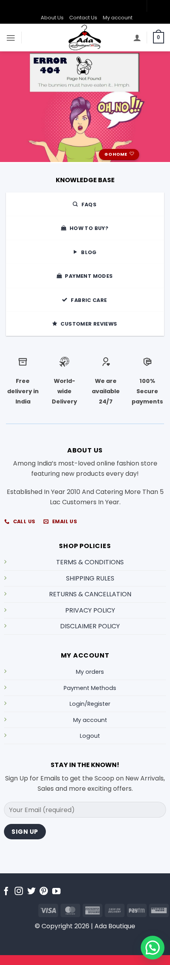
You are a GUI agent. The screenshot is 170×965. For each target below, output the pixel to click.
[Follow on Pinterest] (44, 891)
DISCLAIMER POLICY (90, 626)
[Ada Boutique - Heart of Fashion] (85, 37)
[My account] (137, 37)
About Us (52, 17)
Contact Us (83, 17)
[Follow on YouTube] (56, 891)
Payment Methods (90, 688)
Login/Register (90, 704)
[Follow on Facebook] (6, 891)
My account (117, 17)
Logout (90, 736)
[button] (10, 37)
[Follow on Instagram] (19, 891)
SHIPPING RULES (90, 578)
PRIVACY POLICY (90, 610)
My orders (90, 672)
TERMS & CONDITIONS (90, 562)
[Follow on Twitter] (31, 891)
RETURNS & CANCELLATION (90, 594)
